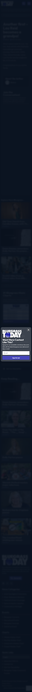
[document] (16, 346)
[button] (28, 330)
